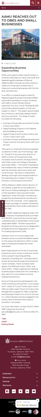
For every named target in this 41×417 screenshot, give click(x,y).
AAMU (4, 322)
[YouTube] (34, 391)
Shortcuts (7, 385)
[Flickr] (14, 391)
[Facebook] (7, 391)
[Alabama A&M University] (21, 340)
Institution (7, 374)
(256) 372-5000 (22, 354)
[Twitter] (20, 391)
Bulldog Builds (8, 324)
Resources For (9, 378)
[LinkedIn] (27, 391)
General (6, 381)
